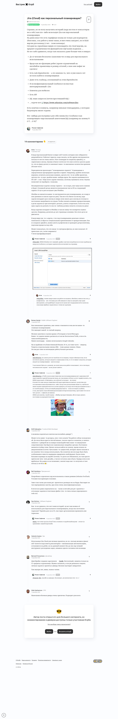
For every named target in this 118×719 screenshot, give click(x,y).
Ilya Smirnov (35, 500)
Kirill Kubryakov (36, 428)
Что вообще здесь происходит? (59, 623)
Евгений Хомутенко (38, 555)
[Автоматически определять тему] (97, 659)
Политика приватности (44, 658)
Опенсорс (18, 661)
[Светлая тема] (95, 659)
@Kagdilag (40, 298)
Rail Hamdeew (36, 470)
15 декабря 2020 (50, 574)
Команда (34, 658)
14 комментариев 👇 (35, 141)
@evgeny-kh (37, 577)
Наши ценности (26, 658)
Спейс (61, 560)
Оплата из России (28, 661)
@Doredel (36, 241)
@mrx (35, 521)
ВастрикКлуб (25, 4)
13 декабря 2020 (35, 151)
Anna (33, 149)
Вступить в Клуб (64, 630)
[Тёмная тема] (100, 659)
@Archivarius (37, 357)
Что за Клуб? (88, 4)
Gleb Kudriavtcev (37, 589)
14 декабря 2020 (50, 238)
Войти (98, 4)
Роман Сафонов (40, 238)
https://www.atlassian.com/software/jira (61, 102)
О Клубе (18, 658)
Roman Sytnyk (36, 319)
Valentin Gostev (36, 535)
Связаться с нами (57, 658)
